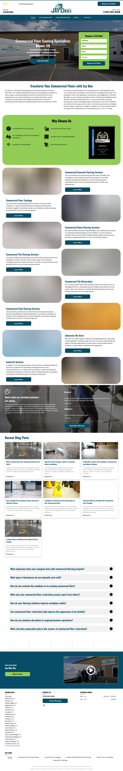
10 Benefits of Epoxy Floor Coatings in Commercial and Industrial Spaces (100, 463)
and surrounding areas (12, 746)
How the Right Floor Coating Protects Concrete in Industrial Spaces (22, 501)
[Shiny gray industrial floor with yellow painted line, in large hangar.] (23, 528)
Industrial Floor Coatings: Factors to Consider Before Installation (60, 463)
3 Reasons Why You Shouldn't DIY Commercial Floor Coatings (98, 501)
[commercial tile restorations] (61, 489)
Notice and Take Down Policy (71, 766)
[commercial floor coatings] (100, 450)
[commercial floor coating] (23, 450)
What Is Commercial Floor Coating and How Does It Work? (23, 463)
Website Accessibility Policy (84, 766)
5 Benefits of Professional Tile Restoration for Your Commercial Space (60, 501)
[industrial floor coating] (23, 489)
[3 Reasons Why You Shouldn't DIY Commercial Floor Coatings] (100, 489)
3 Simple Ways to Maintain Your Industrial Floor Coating (22, 540)
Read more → (10, 476)
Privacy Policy (35, 766)
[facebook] (44, 705)
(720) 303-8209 (111, 12)
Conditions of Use (59, 766)
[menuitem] (33, 17)
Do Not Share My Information (47, 766)
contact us (104, 108)
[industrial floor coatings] (61, 450)
